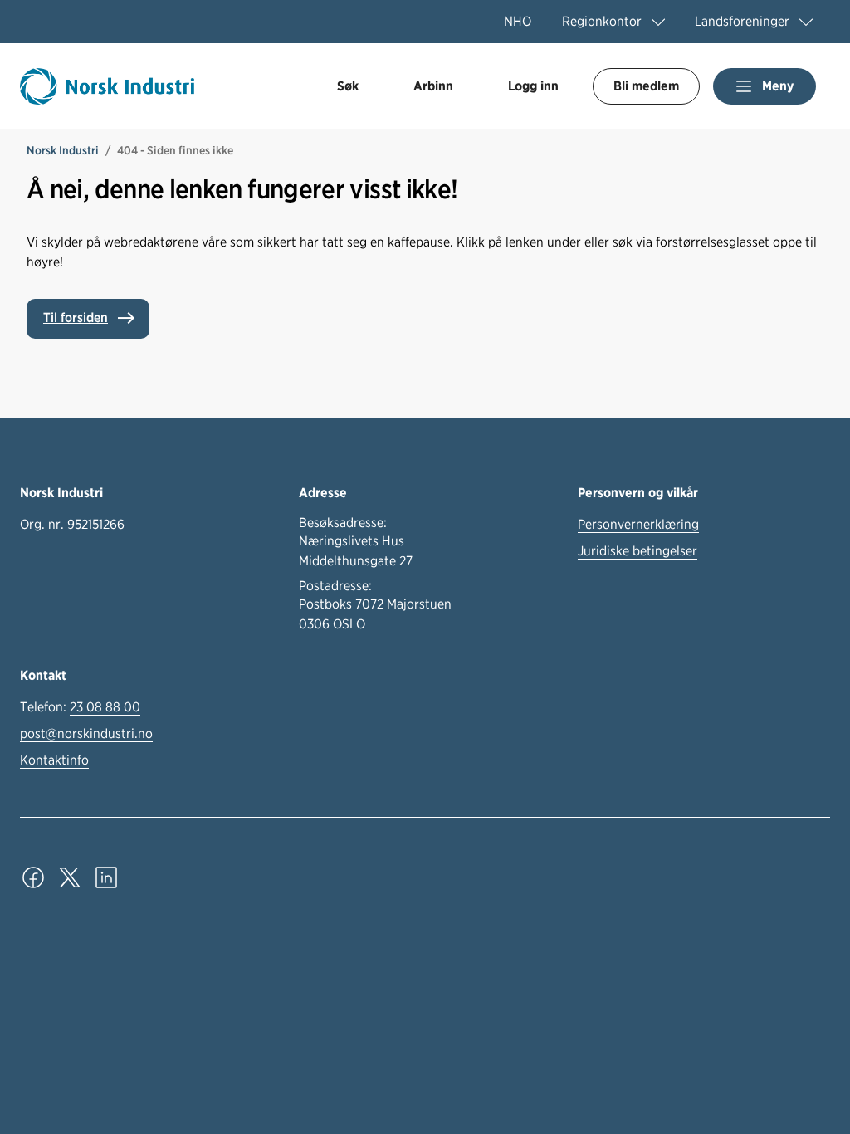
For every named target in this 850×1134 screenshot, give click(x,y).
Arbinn (433, 86)
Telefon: (80, 707)
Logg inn (533, 86)
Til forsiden (75, 317)
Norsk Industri (63, 150)
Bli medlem (646, 86)
